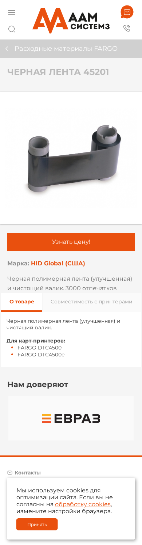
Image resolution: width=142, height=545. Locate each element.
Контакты (28, 472)
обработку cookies (83, 504)
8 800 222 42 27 (127, 27)
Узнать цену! (71, 241)
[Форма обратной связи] (127, 12)
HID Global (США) (58, 263)
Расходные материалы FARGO (66, 49)
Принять (37, 524)
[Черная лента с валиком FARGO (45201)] (71, 158)
